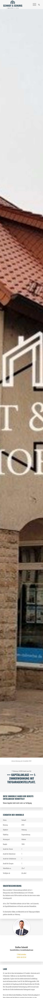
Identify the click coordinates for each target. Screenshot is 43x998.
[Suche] (38, 4)
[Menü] (33, 4)
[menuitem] (38, 4)
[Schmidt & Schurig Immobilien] (12, 4)
